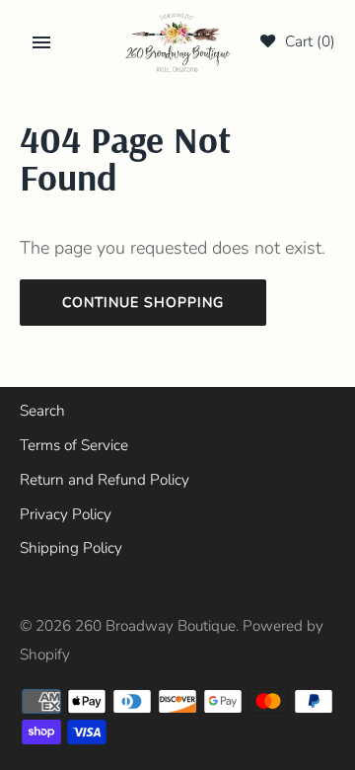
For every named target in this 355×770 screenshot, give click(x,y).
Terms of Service (74, 445)
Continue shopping (143, 302)
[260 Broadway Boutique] (178, 43)
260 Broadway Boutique (155, 626)
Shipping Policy (71, 548)
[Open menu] (41, 42)
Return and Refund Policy (104, 480)
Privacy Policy (65, 514)
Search (42, 411)
